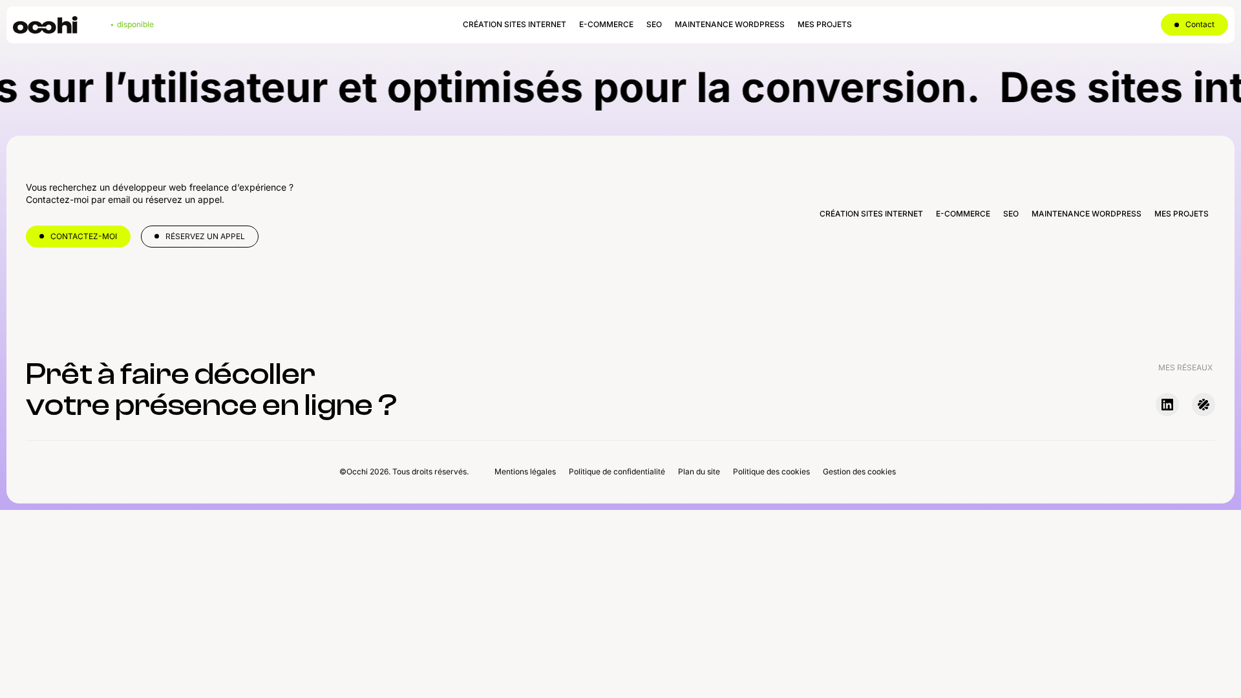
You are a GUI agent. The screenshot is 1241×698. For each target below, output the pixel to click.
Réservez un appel (205, 236)
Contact (1199, 24)
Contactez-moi (83, 236)
